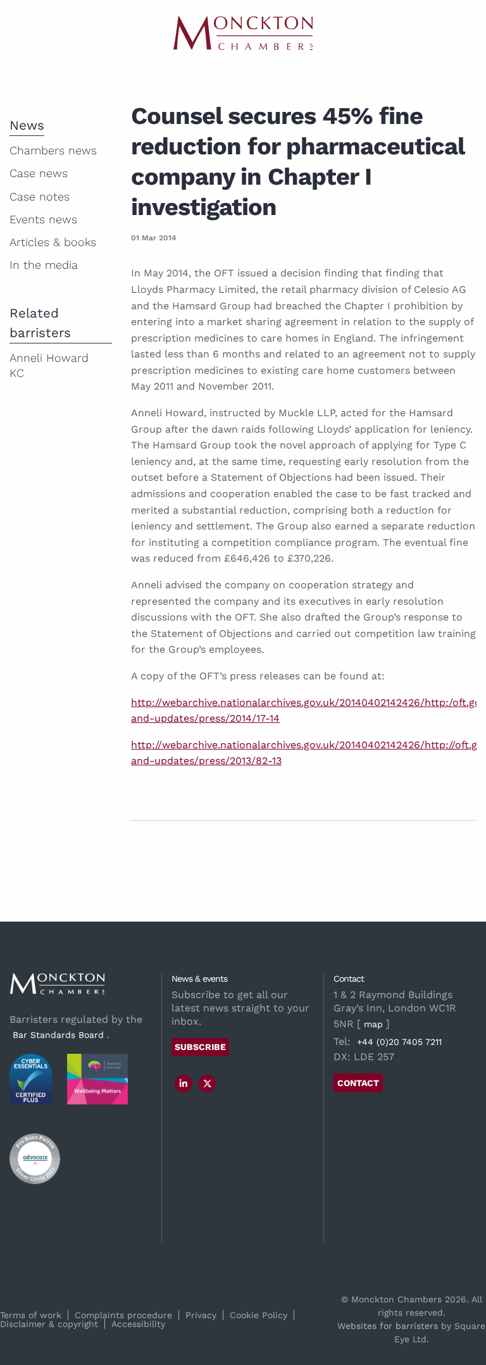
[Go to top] (7, 914)
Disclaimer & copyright (49, 1323)
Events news (43, 219)
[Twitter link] (208, 1083)
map (373, 1024)
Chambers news (53, 150)
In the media (43, 264)
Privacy (200, 1315)
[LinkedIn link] (183, 1083)
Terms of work (30, 1315)
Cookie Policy (258, 1315)
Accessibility (138, 1323)
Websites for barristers (387, 1326)
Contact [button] (358, 1083)
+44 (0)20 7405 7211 (399, 1042)
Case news (38, 173)
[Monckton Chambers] (243, 33)
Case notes (39, 196)
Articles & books (52, 242)
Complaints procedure (123, 1315)
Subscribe (200, 1047)
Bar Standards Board (58, 1035)
